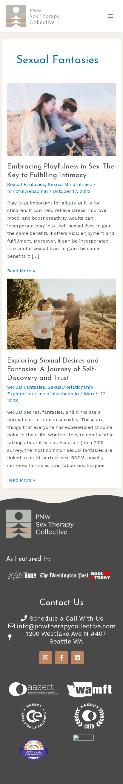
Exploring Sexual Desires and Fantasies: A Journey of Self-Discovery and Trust (53, 369)
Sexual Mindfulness (70, 184)
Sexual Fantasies (26, 184)
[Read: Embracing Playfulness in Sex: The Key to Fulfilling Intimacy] (61, 119)
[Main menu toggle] (110, 16)
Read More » (21, 270)
